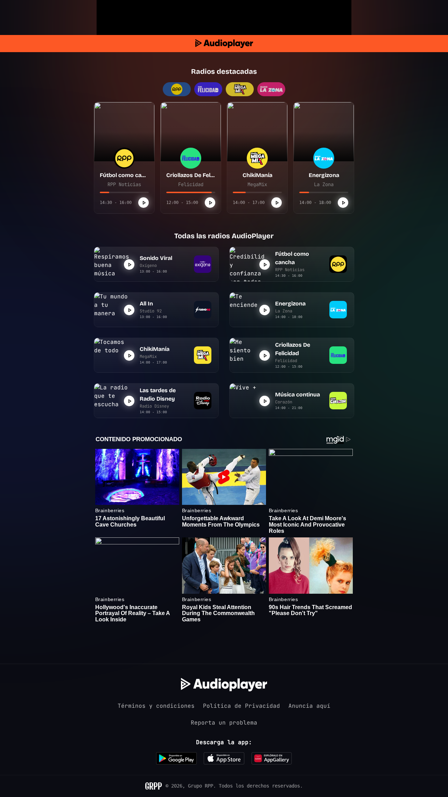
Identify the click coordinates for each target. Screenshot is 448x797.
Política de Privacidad (241, 706)
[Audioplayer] (224, 43)
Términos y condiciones (156, 706)
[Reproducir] (143, 202)
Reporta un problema (224, 722)
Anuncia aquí (309, 706)
